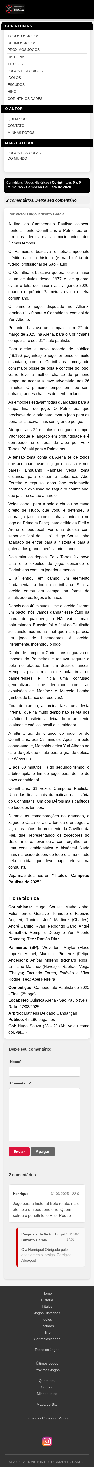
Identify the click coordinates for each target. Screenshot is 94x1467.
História (47, 1300)
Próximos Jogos (47, 1370)
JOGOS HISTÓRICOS (25, 71)
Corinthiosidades (47, 1339)
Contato (47, 1387)
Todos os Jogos (47, 1350)
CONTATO (16, 126)
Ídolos (47, 1319)
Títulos (47, 1306)
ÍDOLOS (14, 78)
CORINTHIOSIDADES (25, 99)
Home (47, 1293)
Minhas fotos (47, 1394)
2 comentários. (20, 200)
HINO (12, 92)
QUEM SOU (17, 119)
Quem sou (47, 1381)
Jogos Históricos (47, 1313)
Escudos (47, 1326)
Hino (47, 1332)
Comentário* (20, 1083)
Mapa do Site (47, 1404)
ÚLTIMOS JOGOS (22, 43)
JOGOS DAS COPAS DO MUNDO (24, 155)
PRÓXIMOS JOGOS (24, 50)
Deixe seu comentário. (56, 200)
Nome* (15, 1062)
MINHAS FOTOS (21, 133)
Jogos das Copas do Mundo (47, 1418)
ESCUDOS (16, 85)
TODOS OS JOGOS (23, 36)
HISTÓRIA (16, 57)
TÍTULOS (15, 64)
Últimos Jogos (47, 1363)
